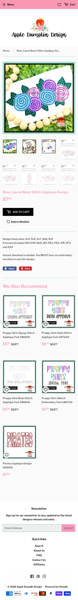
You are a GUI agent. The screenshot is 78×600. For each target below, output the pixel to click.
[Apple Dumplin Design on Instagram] (44, 576)
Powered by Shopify (56, 586)
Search (39, 545)
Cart (72, 4)
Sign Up (68, 528)
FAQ (39, 555)
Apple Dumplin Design (29, 586)
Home (6, 50)
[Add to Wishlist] (6, 324)
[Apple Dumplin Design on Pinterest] (38, 576)
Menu (10, 4)
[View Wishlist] (59, 4)
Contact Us (39, 559)
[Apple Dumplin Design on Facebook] (32, 576)
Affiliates (39, 564)
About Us (39, 550)
